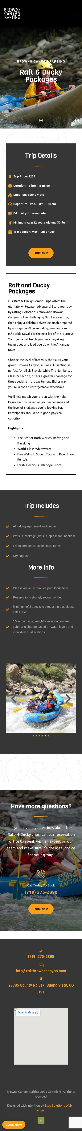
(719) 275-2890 (41, 956)
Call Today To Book (41, 885)
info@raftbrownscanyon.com (41, 971)
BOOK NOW (41, 253)
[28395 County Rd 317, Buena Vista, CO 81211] (41, 979)
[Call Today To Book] (41, 873)
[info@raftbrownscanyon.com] (41, 965)
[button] (14, 698)
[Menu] (77, 13)
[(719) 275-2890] (41, 951)
